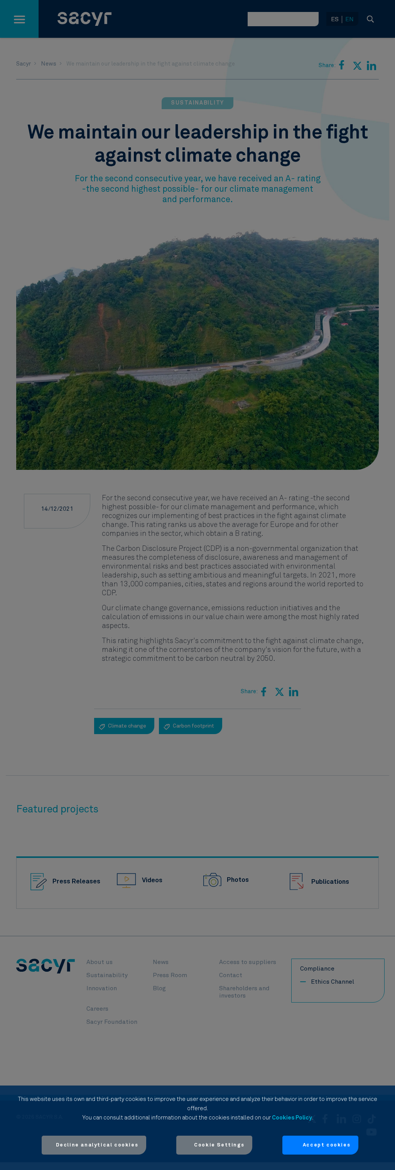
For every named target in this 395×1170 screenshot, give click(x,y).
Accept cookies (326, 1145)
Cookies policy (292, 1118)
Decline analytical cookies (97, 1145)
